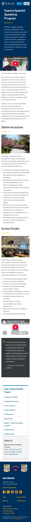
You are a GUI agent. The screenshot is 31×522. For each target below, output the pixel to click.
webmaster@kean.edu (17, 518)
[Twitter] (8, 492)
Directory (6, 500)
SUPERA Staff (9, 434)
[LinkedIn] (20, 492)
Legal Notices (21, 500)
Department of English (8, 513)
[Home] (8, 3)
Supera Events (9, 430)
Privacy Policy (21, 497)
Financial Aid (8, 414)
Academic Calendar (11, 397)
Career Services (9, 406)
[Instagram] (16, 492)
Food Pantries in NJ (8, 511)
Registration (8, 419)
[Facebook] (4, 492)
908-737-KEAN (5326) (9, 487)
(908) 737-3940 (17, 452)
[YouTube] (12, 492)
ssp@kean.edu (13, 454)
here (23, 73)
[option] (27, 3)
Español (26, 3)
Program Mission (9, 410)
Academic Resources (11, 401)
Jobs (4, 497)
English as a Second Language (10, 508)
